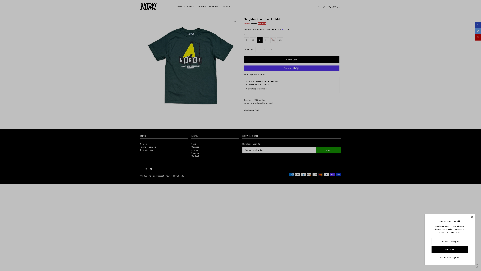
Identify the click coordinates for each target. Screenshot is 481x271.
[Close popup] (472, 217)
